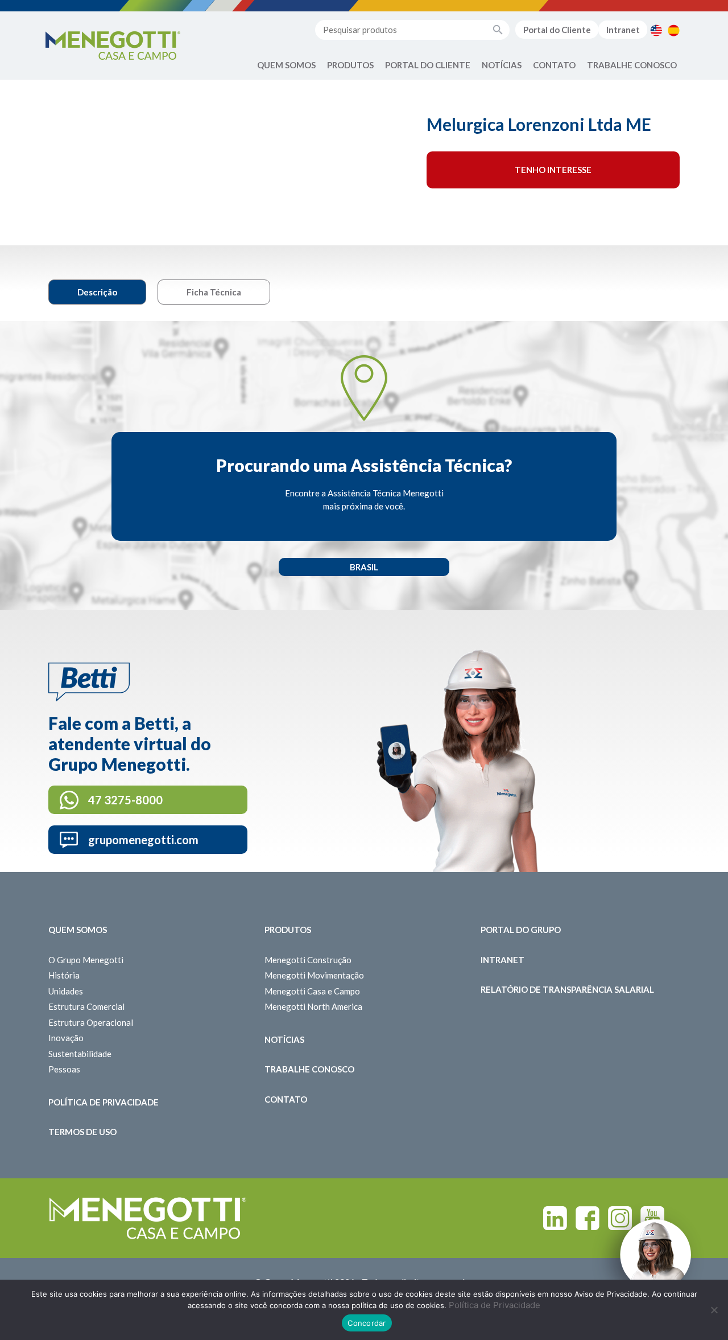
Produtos (350, 65)
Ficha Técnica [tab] (214, 292)
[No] (713, 1310)
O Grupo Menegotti (85, 960)
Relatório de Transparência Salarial (567, 989)
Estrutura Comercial (86, 1006)
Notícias (502, 65)
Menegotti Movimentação (314, 975)
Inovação (66, 1038)
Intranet (623, 29)
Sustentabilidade (79, 1054)
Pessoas (64, 1069)
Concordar (367, 1322)
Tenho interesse (553, 170)
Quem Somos (286, 65)
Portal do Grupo (521, 929)
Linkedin (555, 1218)
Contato (554, 65)
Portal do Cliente (557, 29)
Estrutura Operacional (90, 1022)
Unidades (65, 991)
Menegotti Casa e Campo (312, 991)
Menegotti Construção (307, 960)
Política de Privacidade (103, 1102)
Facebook (587, 1218)
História (64, 975)
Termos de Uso (82, 1132)
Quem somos (77, 929)
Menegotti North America (313, 1006)
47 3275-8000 (125, 800)
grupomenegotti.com (143, 839)
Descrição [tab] (97, 292)
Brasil (364, 567)
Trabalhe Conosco (632, 65)
